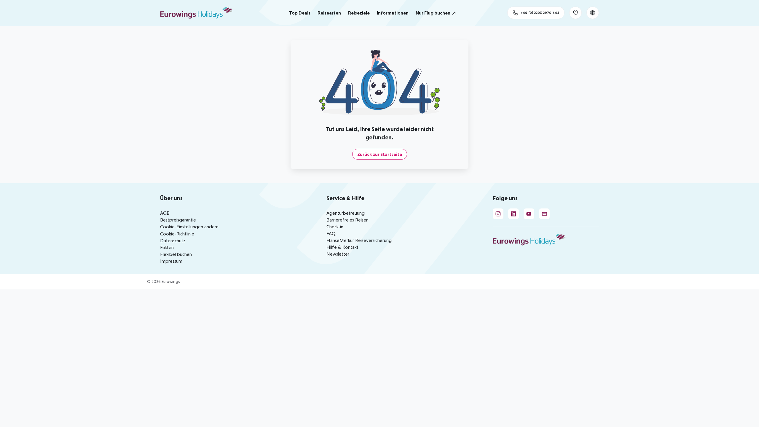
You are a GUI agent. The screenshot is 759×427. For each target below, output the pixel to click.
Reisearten (329, 12)
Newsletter (337, 253)
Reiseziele (359, 12)
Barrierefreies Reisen (347, 219)
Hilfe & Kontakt (342, 247)
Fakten (167, 247)
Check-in (334, 226)
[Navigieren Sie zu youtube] (529, 213)
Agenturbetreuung (345, 213)
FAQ (331, 233)
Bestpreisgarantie (178, 219)
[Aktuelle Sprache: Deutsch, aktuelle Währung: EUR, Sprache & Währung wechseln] (592, 13)
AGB (165, 213)
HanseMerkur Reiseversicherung (359, 240)
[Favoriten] (575, 13)
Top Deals (299, 12)
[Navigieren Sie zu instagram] (498, 213)
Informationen (393, 12)
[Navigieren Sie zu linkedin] (513, 213)
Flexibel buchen (176, 254)
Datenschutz (172, 240)
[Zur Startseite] (199, 13)
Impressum (171, 261)
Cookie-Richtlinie (177, 233)
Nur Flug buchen (433, 12)
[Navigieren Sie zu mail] (544, 213)
